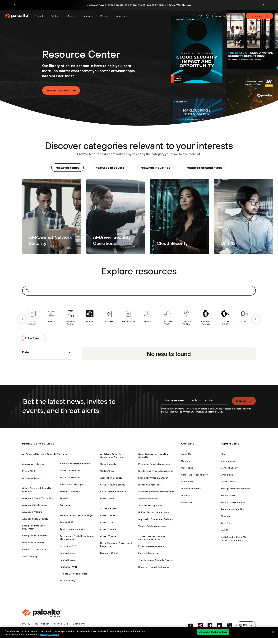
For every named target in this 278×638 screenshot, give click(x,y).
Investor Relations (191, 488)
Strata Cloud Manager (71, 484)
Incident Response (148, 553)
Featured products (110, 167)
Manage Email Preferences (235, 488)
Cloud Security (108, 464)
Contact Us (187, 468)
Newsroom (187, 502)
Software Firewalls (70, 477)
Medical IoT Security (33, 542)
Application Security (111, 477)
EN (207, 16)
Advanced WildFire (32, 512)
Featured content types (204, 167)
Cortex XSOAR (108, 529)
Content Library (229, 468)
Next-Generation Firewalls (75, 463)
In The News (32, 338)
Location (185, 495)
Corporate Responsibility (194, 474)
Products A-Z (228, 495)
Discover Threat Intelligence (153, 567)
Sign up (241, 400)
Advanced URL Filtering (34, 505)
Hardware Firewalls (70, 470)
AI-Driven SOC (108, 508)
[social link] (190, 625)
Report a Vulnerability (232, 509)
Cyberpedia (227, 474)
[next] (256, 319)
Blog (223, 454)
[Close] (272, 632)
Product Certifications (233, 502)
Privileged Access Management (155, 464)
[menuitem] (18, 16)
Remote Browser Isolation (74, 573)
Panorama (65, 505)
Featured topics (67, 167)
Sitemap (225, 516)
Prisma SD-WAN (68, 567)
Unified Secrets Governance (153, 512)
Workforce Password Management (156, 491)
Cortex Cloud (107, 471)
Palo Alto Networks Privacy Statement (182, 411)
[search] (201, 16)
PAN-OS (64, 498)
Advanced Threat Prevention (37, 498)
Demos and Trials (259, 16)
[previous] (22, 319)
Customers (187, 481)
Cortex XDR (106, 522)
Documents (79, 623)
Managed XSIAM (109, 553)
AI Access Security (32, 478)
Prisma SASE (66, 522)
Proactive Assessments (151, 546)
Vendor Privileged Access (152, 526)
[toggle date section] (69, 352)
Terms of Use (61, 623)
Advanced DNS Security (35, 518)
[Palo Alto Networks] (17, 16)
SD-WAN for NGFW (70, 491)
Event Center (228, 481)
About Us (186, 454)
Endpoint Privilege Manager (153, 477)
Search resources (58, 90)
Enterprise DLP (68, 546)
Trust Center (42, 623)
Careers (185, 461)
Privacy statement (49, 634)
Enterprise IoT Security (34, 535)
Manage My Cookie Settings (213, 632)
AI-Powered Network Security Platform (44, 454)
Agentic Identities (148, 498)
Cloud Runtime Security (113, 491)
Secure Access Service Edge (76, 515)
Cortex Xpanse (108, 536)
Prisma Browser (68, 560)
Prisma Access (67, 553)
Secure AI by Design (33, 464)
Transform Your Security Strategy (156, 560)
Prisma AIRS (28, 471)
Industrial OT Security (34, 549)
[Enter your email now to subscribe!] (194, 402)
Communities (228, 461)
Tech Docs (226, 523)
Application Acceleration (73, 529)
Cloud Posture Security (112, 484)
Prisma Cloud (107, 498)
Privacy (26, 623)
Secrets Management (150, 505)
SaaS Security (29, 556)
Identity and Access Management (156, 471)
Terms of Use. (215, 411)
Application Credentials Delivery (155, 519)
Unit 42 (225, 530)
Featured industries (155, 167)
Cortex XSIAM (107, 515)
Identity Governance (149, 484)
